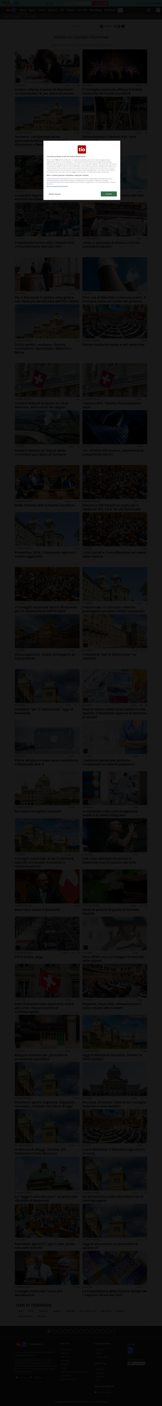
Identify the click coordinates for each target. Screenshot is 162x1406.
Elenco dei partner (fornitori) (57, 186)
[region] (81, 170)
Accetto (109, 194)
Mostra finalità (55, 194)
